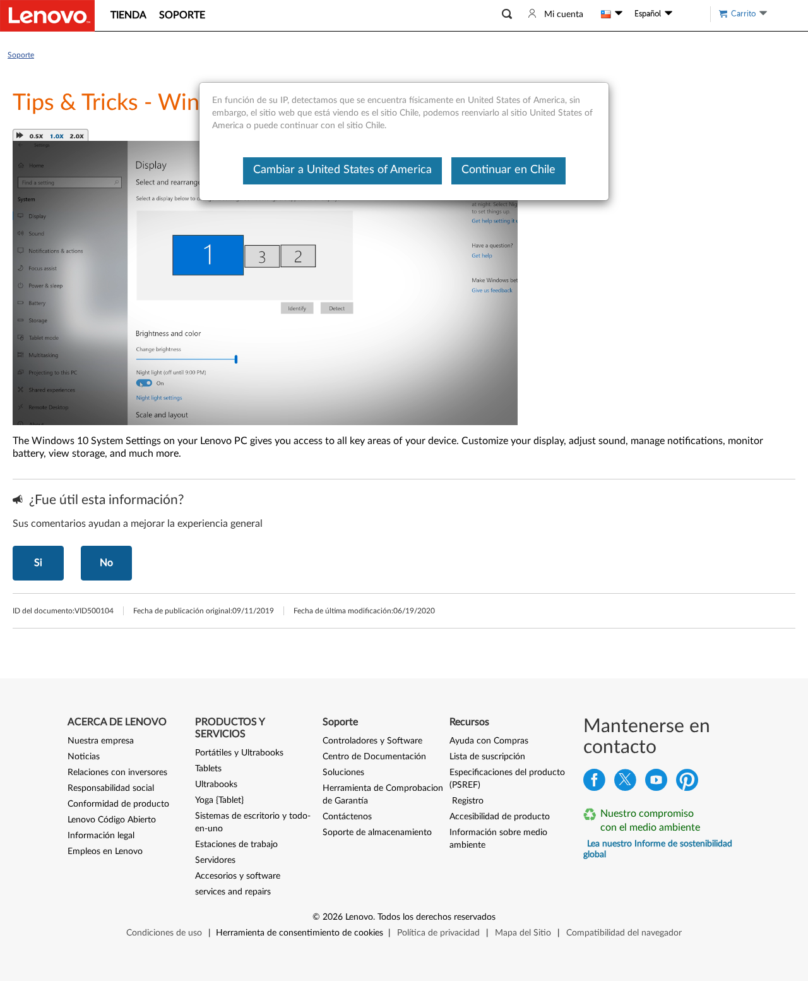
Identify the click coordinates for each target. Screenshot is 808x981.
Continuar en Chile (508, 170)
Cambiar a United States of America (342, 170)
